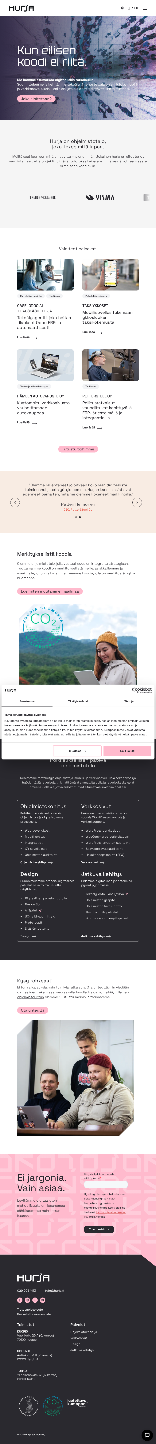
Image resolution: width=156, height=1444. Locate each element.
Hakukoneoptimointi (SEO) (105, 855)
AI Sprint (31, 910)
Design (75, 1344)
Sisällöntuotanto (37, 929)
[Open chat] (147, 1435)
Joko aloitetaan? (36, 98)
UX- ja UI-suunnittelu (40, 916)
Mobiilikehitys (35, 837)
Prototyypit (33, 923)
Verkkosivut (78, 1338)
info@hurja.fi (54, 1291)
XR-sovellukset (36, 849)
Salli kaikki (127, 750)
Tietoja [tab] (129, 701)
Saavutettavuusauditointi (104, 849)
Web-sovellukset (37, 831)
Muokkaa (75, 750)
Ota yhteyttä (33, 1010)
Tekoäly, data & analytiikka (105, 894)
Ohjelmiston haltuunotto (104, 906)
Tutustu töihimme (78, 449)
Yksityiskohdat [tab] (78, 701)
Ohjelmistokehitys (83, 1332)
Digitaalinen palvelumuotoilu (46, 898)
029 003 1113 (26, 1291)
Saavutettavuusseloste (34, 1314)
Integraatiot (34, 843)
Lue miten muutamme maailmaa (50, 591)
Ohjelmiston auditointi (41, 855)
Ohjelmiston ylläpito (100, 900)
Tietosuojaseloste (30, 1310)
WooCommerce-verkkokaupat (107, 837)
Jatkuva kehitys (82, 1350)
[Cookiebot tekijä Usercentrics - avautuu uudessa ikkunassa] (135, 690)
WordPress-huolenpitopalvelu (108, 918)
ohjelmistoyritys (30, 997)
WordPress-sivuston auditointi (108, 843)
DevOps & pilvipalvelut (102, 912)
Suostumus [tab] (27, 701)
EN (136, 8)
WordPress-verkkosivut (103, 831)
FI (129, 8)
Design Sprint (35, 904)
